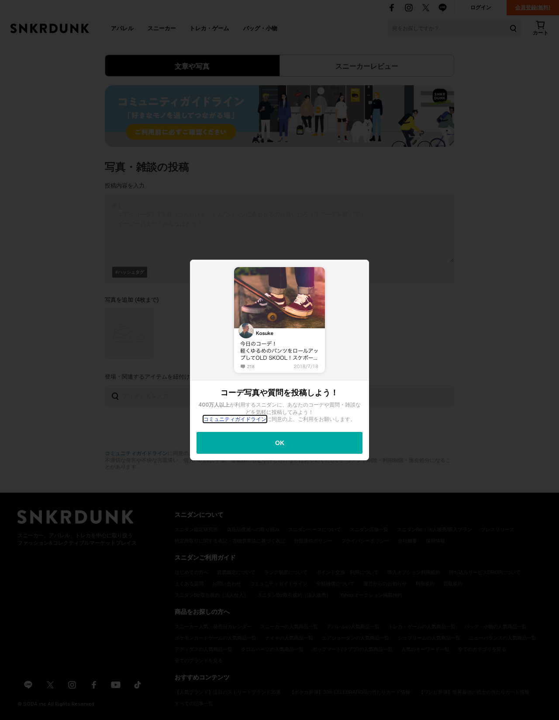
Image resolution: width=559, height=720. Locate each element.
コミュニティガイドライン (235, 419)
